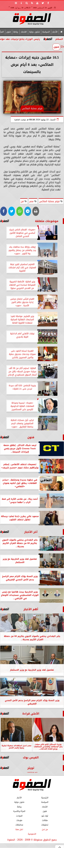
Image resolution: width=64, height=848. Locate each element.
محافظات (19, 825)
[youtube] (37, 3)
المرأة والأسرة (19, 811)
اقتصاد (24, 32)
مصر (31, 201)
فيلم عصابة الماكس (49, 201)
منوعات (19, 820)
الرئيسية (44, 797)
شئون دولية (34, 32)
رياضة (15, 32)
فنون (8, 32)
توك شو (45, 816)
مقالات (45, 820)
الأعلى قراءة (30, 713)
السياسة (46, 32)
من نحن (45, 829)
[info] (21, 3)
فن (22, 201)
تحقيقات (44, 825)
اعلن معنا (19, 829)
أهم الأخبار (31, 609)
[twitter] (42, 3)
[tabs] (16, 3)
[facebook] (48, 3)
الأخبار (54, 32)
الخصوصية (32, 834)
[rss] (32, 3)
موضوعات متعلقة (46, 221)
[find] (26, 3)
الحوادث (19, 816)
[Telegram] (27, 211)
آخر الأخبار (31, 532)
